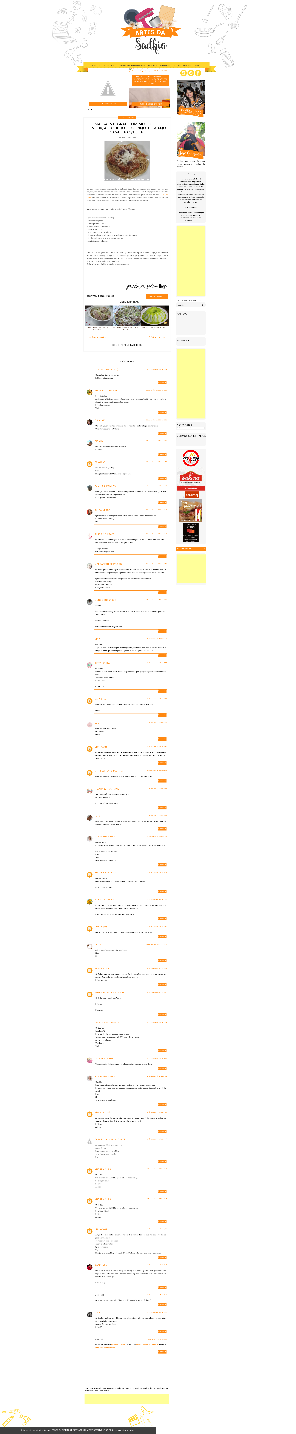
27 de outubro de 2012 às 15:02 (157, 1312)
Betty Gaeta (102, 663)
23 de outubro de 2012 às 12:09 (157, 1058)
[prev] (89, 110)
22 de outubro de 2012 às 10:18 (157, 638)
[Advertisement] (127, 1399)
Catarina (100, 699)
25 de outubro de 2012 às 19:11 (157, 1169)
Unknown (101, 747)
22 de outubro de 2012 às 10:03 (156, 599)
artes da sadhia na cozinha (36, 1430)
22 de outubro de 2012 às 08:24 (156, 441)
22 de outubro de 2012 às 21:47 (157, 926)
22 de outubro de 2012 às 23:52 (156, 944)
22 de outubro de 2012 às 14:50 (157, 746)
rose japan (102, 1265)
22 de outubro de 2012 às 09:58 (156, 564)
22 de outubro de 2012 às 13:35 (157, 722)
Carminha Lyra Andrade (110, 1140)
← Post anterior (97, 337)
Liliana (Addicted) (106, 370)
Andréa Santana (105, 873)
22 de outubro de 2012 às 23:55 (156, 968)
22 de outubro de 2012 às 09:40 (156, 510)
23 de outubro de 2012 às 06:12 (157, 1022)
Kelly (98, 945)
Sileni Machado (105, 837)
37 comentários (156, 296)
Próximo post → (157, 337)
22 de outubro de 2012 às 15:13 (157, 770)
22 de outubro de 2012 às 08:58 (156, 462)
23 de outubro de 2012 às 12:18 (157, 1076)
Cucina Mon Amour (107, 1023)
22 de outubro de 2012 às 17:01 (157, 836)
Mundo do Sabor (105, 600)
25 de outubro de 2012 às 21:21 (157, 1265)
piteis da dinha (104, 900)
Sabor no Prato (105, 534)
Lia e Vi (99, 1313)
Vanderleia (102, 969)
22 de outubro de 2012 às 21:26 (156, 899)
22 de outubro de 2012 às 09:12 (156, 486)
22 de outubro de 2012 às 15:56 (157, 788)
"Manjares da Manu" (107, 789)
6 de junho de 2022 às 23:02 (157, 1339)
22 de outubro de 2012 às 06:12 (156, 369)
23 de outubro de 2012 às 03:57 (156, 992)
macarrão (121, 138)
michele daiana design (124, 1430)
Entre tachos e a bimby (109, 993)
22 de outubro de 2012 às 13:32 (157, 698)
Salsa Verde (102, 510)
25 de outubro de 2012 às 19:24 (157, 1229)
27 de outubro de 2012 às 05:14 (157, 1295)
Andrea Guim (103, 1170)
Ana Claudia (102, 1113)
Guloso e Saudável (107, 391)
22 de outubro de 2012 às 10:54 (157, 663)
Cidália (99, 441)
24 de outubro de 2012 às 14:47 (157, 1139)
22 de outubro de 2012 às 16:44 (157, 815)
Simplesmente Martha (109, 771)
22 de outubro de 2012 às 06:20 (156, 390)
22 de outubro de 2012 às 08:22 (156, 420)
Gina (97, 639)
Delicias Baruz (104, 1059)
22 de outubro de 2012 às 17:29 (157, 872)
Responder (162, 382)
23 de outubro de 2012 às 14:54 (157, 1112)
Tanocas (100, 462)
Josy (97, 816)
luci (97, 723)
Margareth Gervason (108, 564)
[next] (91, 110)
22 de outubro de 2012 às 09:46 (156, 534)
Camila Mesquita (105, 486)
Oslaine (100, 421)
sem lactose (132, 138)
